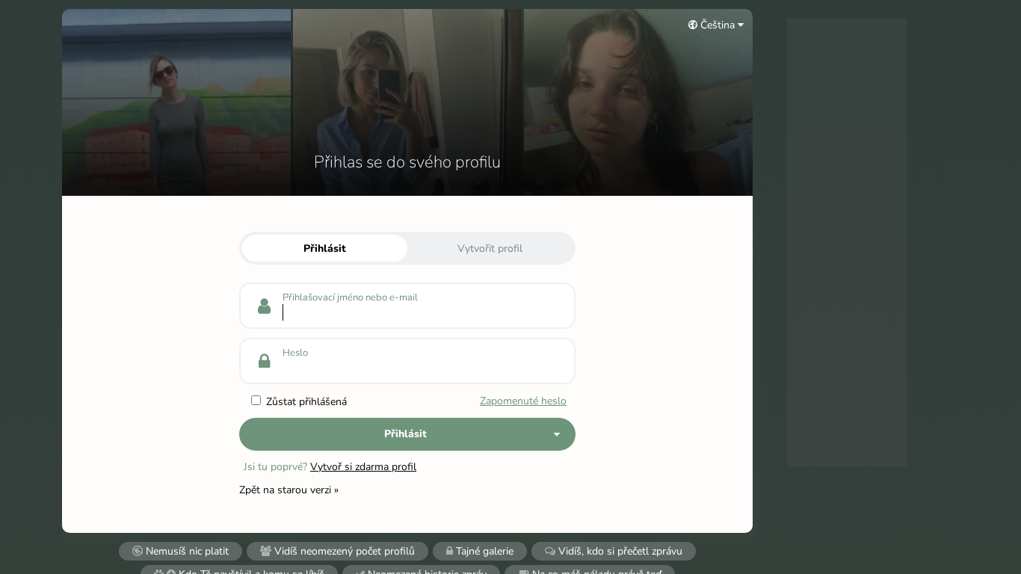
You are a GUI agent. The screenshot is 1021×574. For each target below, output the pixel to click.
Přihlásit (324, 248)
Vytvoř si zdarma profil (363, 467)
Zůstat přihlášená (305, 402)
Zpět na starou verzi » (289, 490)
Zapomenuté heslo (523, 401)
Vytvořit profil (489, 248)
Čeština (717, 25)
